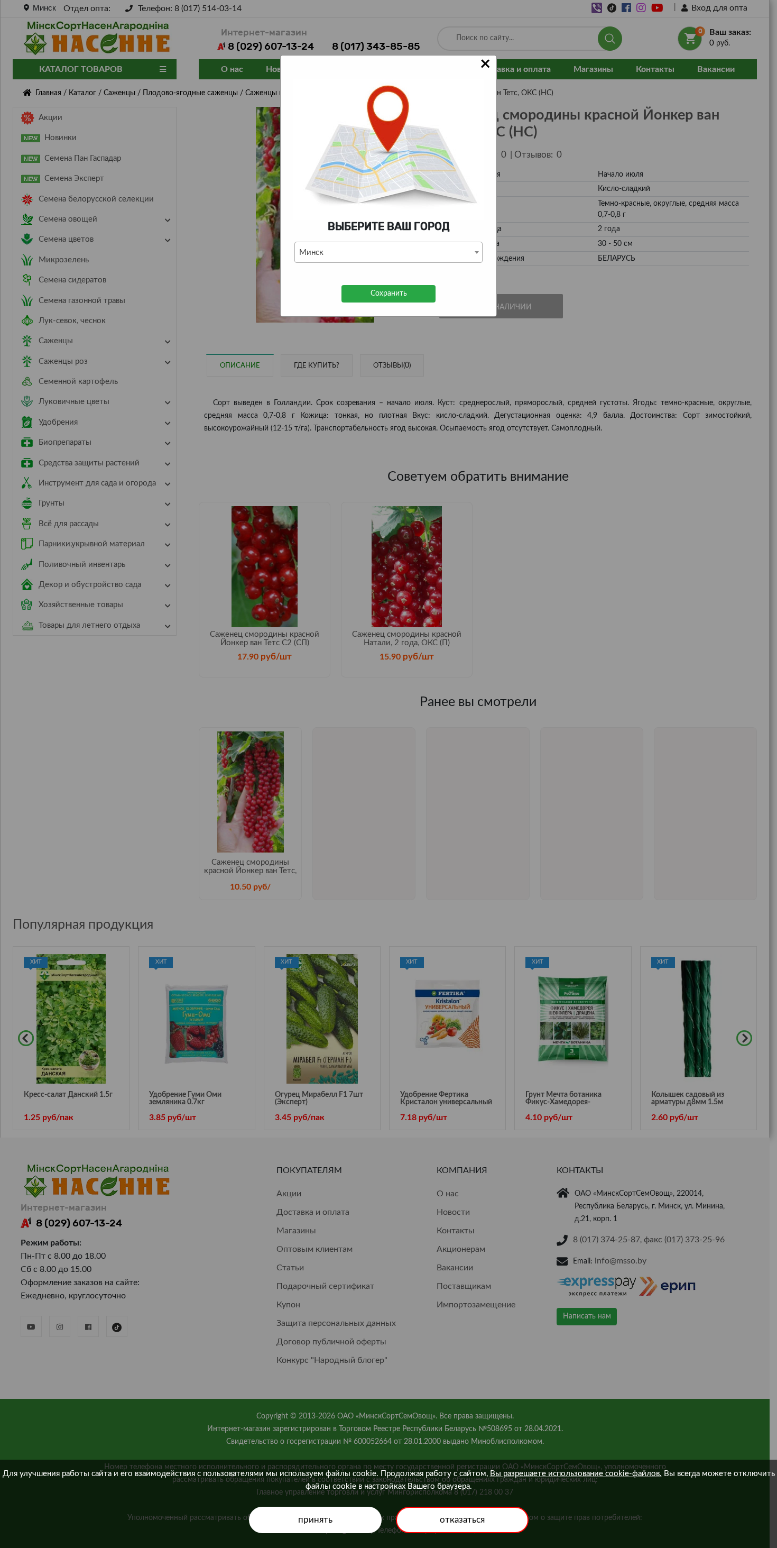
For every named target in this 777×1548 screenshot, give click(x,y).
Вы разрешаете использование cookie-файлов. (576, 1474)
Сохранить (389, 293)
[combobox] (388, 252)
